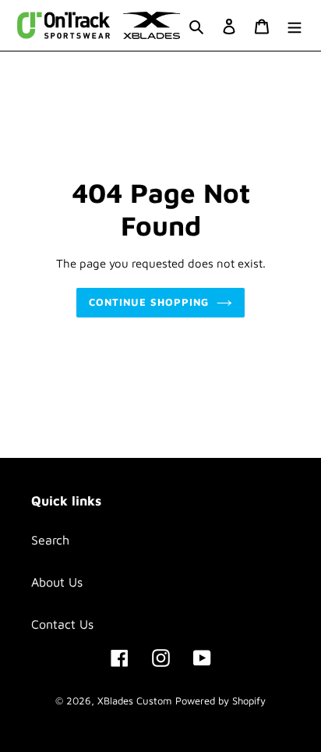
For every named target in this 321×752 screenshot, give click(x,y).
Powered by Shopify (220, 700)
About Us (57, 582)
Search (50, 540)
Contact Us (62, 624)
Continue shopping (149, 302)
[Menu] (294, 25)
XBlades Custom (134, 700)
